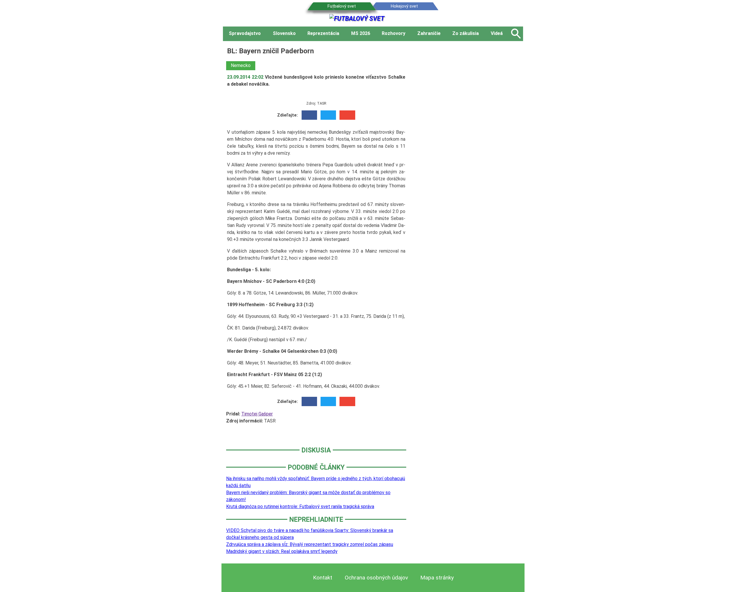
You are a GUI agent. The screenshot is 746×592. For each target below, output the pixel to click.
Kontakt (322, 577)
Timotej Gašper (257, 414)
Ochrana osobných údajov (376, 577)
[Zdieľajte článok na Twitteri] (328, 115)
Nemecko (241, 65)
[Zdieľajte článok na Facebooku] (309, 115)
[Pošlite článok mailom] (347, 115)
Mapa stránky (437, 577)
